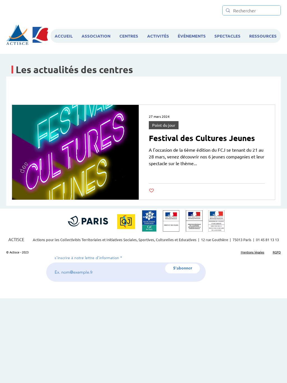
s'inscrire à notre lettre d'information (87, 258)
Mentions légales (252, 252)
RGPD (277, 252)
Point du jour (163, 125)
